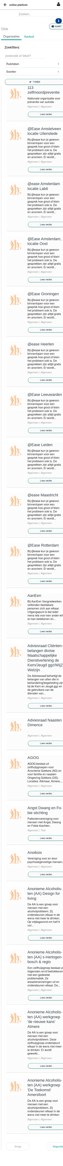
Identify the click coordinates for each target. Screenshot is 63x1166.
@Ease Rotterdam (43, 545)
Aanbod (29, 36)
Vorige (17, 1146)
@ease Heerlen (40, 344)
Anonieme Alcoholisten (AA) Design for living (44, 894)
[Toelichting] (58, 20)
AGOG (33, 757)
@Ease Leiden (39, 445)
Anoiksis (34, 852)
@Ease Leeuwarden (44, 394)
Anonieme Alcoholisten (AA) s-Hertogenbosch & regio (44, 957)
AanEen (34, 595)
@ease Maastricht (42, 495)
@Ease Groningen (43, 294)
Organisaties (11, 36)
